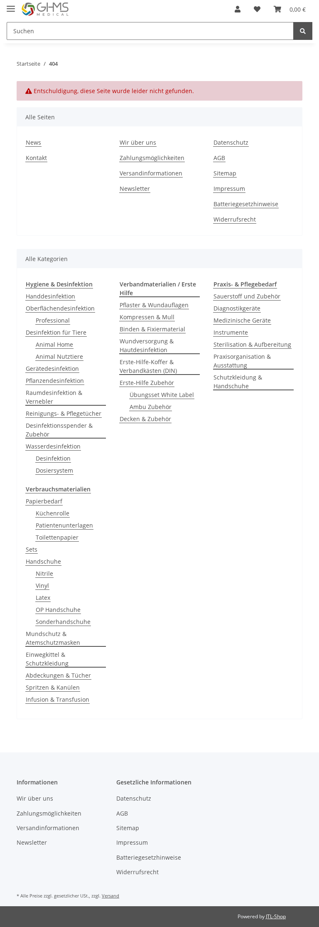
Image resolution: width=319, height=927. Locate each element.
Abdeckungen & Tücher (58, 675)
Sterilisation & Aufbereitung (252, 344)
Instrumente (230, 332)
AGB (219, 158)
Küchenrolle (52, 513)
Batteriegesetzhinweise (245, 204)
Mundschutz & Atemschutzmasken (53, 638)
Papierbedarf (44, 501)
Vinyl (42, 585)
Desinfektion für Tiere (56, 332)
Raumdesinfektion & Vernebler (54, 397)
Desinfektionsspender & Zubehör (59, 430)
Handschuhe (43, 561)
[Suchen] (302, 31)
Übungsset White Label (162, 395)
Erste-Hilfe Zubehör (147, 383)
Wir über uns (138, 142)
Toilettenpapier (57, 537)
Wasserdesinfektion (53, 446)
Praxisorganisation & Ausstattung (242, 361)
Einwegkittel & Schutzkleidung (47, 659)
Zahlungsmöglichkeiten (152, 158)
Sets (31, 549)
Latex (43, 598)
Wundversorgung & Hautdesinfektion (147, 345)
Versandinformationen (151, 173)
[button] (237, 9)
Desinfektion (53, 458)
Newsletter (135, 188)
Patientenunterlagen (64, 525)
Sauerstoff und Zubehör (246, 296)
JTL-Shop (276, 916)
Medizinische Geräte (242, 320)
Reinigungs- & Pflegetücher (63, 413)
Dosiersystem (54, 470)
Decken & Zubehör (145, 419)
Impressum (229, 188)
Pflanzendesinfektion (55, 381)
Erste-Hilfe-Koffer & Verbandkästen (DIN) (148, 366)
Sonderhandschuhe (63, 622)
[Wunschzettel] (257, 9)
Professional (53, 320)
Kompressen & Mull (147, 317)
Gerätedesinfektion (52, 368)
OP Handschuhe (58, 610)
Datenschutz (230, 142)
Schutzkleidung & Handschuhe (237, 381)
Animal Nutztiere (59, 356)
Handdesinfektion (50, 296)
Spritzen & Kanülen (53, 687)
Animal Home (54, 344)
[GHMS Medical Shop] (45, 9)
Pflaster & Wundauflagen (154, 305)
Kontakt (36, 158)
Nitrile (44, 573)
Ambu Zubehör (151, 407)
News (33, 142)
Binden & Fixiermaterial (152, 329)
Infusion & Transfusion (57, 699)
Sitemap (224, 173)
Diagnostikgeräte (236, 308)
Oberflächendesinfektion (60, 308)
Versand (110, 895)
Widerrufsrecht (234, 219)
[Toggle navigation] (11, 5)
